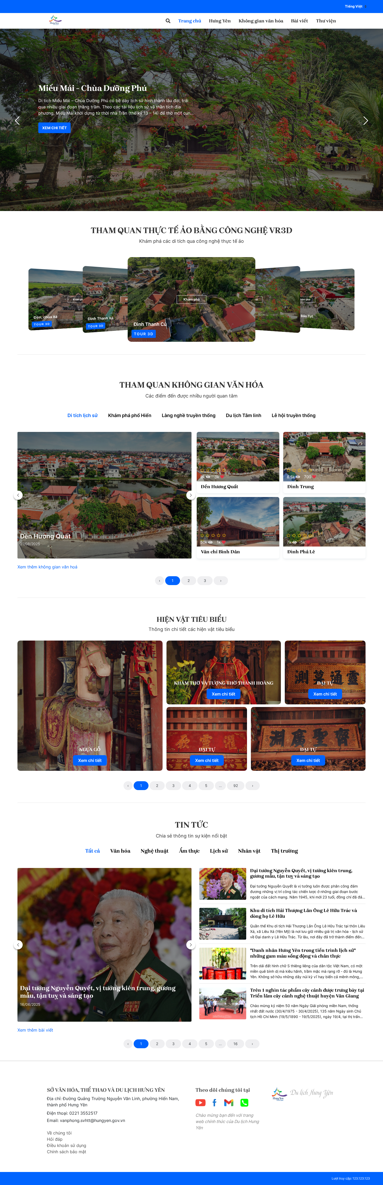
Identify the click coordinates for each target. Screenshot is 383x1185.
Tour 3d (143, 334)
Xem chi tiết (54, 128)
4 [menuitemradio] (190, 785)
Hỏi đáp (55, 1139)
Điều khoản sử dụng (66, 1145)
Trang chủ (189, 21)
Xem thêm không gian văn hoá (47, 566)
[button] (168, 20)
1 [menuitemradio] (173, 580)
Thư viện (326, 21)
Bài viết (299, 21)
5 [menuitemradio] (206, 785)
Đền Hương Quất (45, 536)
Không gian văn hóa (261, 21)
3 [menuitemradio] (205, 580)
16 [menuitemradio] (235, 1043)
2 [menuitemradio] (189, 580)
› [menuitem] (220, 580)
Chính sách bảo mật (66, 1151)
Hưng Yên (220, 21)
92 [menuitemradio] (235, 785)
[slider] (213, 470)
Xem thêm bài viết (35, 1030)
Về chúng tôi (59, 1133)
